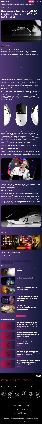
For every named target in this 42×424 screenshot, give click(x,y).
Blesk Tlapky (11, 379)
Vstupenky (24, 391)
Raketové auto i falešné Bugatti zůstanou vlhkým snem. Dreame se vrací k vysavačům (28, 334)
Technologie (31, 384)
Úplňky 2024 (3, 395)
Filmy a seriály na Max (30, 397)
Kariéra (28, 405)
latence (29, 260)
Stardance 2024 (24, 385)
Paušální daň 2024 (38, 398)
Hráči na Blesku (17, 379)
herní (20, 260)
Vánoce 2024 (10, 384)
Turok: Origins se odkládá (25, 278)
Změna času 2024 (3, 394)
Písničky (23, 392)
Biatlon (26, 380)
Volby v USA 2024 (17, 396)
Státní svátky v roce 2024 (3, 391)
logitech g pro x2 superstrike (7, 262)
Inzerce (24, 405)
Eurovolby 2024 (17, 392)
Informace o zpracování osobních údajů (11, 420)
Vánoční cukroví (9, 396)
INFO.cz (22, 379)
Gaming (3, 4)
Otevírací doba (9, 387)
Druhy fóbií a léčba (3, 388)
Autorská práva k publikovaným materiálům (11, 418)
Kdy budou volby (17, 389)
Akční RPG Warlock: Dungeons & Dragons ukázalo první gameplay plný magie (27, 298)
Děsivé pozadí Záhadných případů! (7, 380)
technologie (4, 260)
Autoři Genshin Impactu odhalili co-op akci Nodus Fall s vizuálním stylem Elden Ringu (28, 307)
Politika (16, 384)
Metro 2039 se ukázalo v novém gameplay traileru (27, 288)
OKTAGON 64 (37, 380)
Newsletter (31, 1)
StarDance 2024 (31, 380)
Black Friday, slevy (31, 388)
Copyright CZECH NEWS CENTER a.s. (21, 413)
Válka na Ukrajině (16, 387)
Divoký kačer (17, 397)
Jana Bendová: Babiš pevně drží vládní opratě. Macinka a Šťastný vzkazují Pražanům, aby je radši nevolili (27, 325)
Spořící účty (38, 390)
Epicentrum (3, 386)
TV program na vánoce (19, 380)
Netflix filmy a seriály (31, 400)
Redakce (19, 405)
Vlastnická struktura (33, 420)
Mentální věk (3, 392)
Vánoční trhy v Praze (10, 389)
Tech (26, 4)
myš (12, 260)
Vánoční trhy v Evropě (10, 392)
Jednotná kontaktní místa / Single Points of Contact (21, 421)
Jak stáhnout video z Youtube (31, 391)
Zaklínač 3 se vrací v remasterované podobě (28, 270)
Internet (17, 4)
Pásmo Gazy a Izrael (17, 394)
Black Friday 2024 (10, 398)
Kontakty (14, 405)
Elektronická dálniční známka (38, 388)
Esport (22, 4)
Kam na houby (27, 379)
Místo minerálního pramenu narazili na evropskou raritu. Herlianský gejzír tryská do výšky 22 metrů (28, 362)
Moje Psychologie (4, 379)
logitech (15, 260)
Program (23, 389)
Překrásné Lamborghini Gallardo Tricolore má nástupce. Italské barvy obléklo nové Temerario (28, 353)
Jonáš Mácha (7, 45)
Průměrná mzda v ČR (38, 392)
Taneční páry (24, 387)
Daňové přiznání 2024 (38, 396)
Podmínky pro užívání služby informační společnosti (28, 418)
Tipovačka (23, 390)
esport (9, 260)
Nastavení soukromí (26, 420)
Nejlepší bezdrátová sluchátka (31, 394)
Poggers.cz (3, 7)
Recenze (31, 4)
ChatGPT (30, 386)
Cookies (20, 420)
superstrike (24, 260)
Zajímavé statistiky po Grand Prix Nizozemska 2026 (27, 343)
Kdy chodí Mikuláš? (10, 394)
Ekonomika (38, 384)
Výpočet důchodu (37, 394)
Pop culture (10, 4)
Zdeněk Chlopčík (23, 394)
